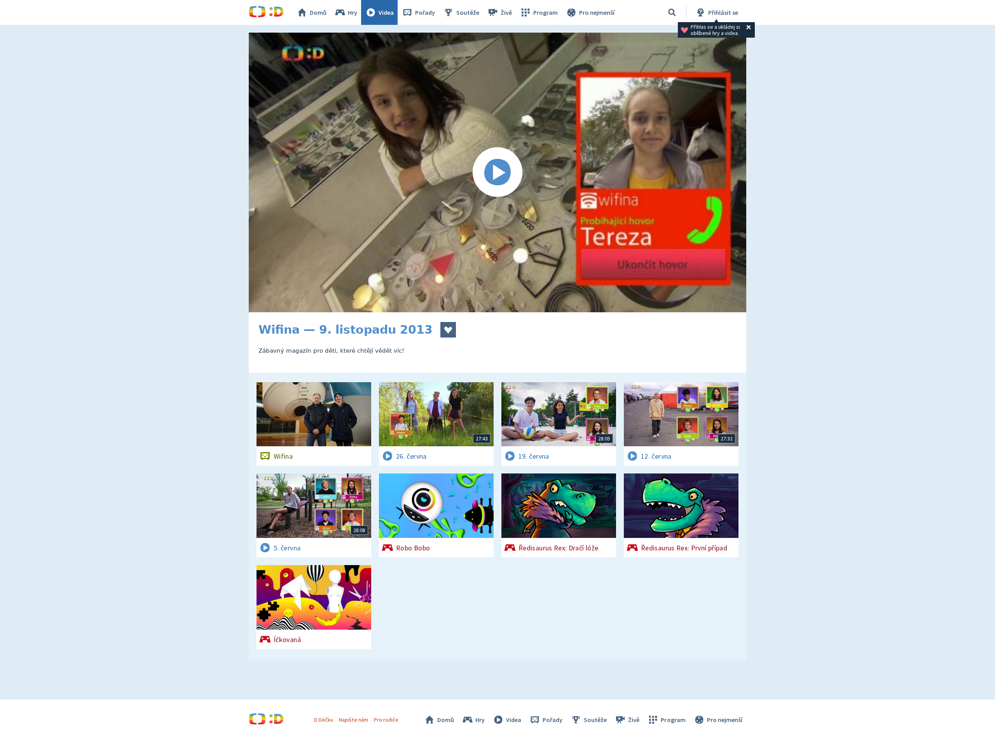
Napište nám (353, 719)
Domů (318, 12)
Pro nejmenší (596, 12)
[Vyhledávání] (672, 12)
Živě (506, 12)
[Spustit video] (497, 172)
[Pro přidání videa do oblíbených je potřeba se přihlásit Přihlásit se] (448, 330)
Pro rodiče (386, 719)
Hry (352, 12)
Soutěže (467, 12)
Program (545, 12)
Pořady (425, 12)
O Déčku (323, 719)
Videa (386, 12)
